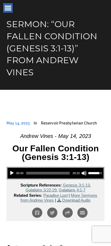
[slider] (48, 173)
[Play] (12, 173)
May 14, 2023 (18, 123)
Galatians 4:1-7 (72, 190)
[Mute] (84, 173)
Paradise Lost (55, 195)
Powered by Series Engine (55, 231)
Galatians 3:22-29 (41, 190)
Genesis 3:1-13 (76, 185)
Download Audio (76, 200)
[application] (55, 173)
